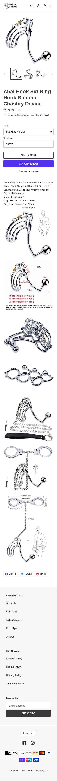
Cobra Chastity (14, 620)
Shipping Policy (14, 658)
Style (5, 126)
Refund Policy (13, 667)
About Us (11, 603)
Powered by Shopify (39, 770)
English (27, 733)
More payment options (28, 171)
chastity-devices (23, 770)
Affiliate (10, 636)
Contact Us (12, 611)
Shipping (21, 115)
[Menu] (51, 5)
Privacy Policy (13, 675)
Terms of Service (15, 683)
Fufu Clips (11, 628)
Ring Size (7, 138)
